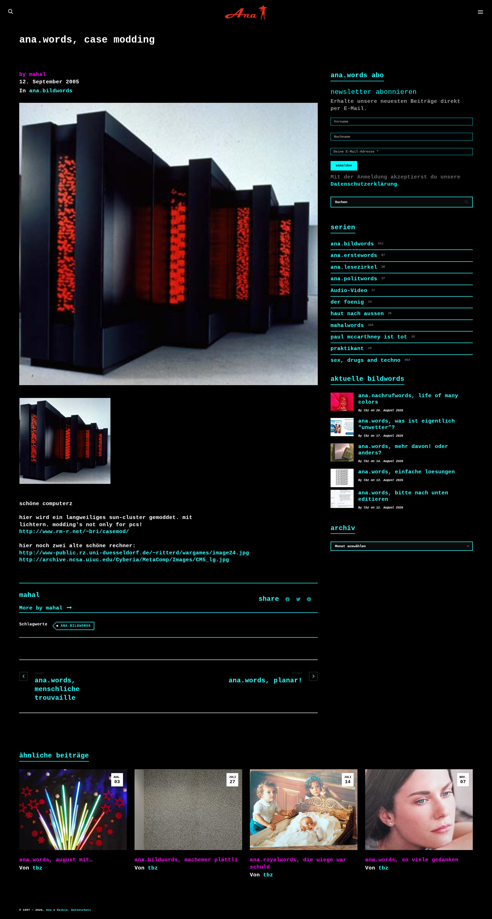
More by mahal (42, 608)
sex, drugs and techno (370, 360)
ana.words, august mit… (56, 860)
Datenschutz (81, 910)
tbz (38, 868)
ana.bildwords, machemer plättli (186, 860)
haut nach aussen (361, 314)
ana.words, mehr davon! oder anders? (403, 449)
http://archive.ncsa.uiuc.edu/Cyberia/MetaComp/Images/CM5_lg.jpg (124, 560)
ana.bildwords (51, 91)
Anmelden (344, 165)
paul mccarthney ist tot (373, 337)
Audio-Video (353, 290)
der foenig (351, 302)
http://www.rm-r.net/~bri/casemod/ (74, 531)
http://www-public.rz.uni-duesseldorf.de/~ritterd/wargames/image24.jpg (134, 553)
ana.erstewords (358, 255)
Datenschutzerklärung (364, 184)
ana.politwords (358, 279)
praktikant (351, 348)
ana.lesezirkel (358, 267)
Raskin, (63, 910)
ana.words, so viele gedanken (411, 860)
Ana (49, 910)
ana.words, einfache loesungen (406, 472)
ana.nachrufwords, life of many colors (408, 399)
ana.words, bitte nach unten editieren (403, 496)
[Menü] (480, 12)
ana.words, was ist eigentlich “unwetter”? (406, 424)
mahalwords (352, 325)
